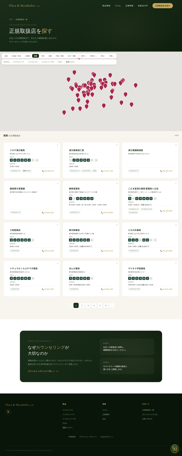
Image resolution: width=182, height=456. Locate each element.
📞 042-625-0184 (166, 251)
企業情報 (129, 5)
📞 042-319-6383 (166, 211)
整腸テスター (70, 62)
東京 (83, 56)
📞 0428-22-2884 (48, 251)
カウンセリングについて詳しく (43, 371)
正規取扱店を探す (162, 5)
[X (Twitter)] (8, 411)
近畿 (50, 56)
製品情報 (106, 5)
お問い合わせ (147, 418)
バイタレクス (33, 62)
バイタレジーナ (18, 62)
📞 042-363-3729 (166, 171)
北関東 (27, 56)
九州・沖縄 (72, 56)
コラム (118, 5)
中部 (42, 56)
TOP (11, 19)
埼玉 (103, 56)
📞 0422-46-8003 (107, 212)
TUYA (60, 62)
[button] (88, 88)
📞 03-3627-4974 (48, 289)
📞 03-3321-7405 (107, 171)
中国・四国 (60, 56)
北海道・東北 (16, 56)
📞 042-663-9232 (48, 171)
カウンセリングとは (150, 414)
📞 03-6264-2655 (48, 212)
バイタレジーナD (48, 62)
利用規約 (72, 436)
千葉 (111, 56)
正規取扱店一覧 (148, 410)
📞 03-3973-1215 (107, 251)
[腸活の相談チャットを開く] (174, 448)
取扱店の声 (143, 5)
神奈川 (93, 56)
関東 (35, 56)
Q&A (104, 418)
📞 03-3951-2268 (107, 289)
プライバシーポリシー (88, 436)
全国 (6, 56)
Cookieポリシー (106, 436)
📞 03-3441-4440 (166, 289)
